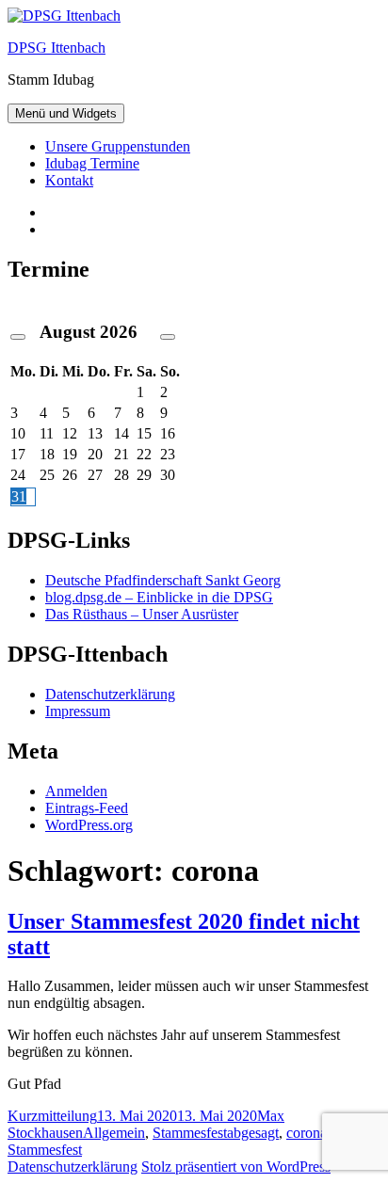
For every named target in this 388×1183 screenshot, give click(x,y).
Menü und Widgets (66, 113)
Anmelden (76, 791)
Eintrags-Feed (86, 808)
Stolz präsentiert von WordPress (236, 1167)
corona (306, 1133)
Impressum (77, 711)
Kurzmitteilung (52, 1116)
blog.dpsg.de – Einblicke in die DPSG (159, 597)
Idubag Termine (92, 163)
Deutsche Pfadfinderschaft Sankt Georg (163, 580)
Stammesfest (190, 1133)
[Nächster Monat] (167, 337)
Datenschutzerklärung (110, 694)
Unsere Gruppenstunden (117, 146)
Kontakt (69, 180)
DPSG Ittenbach (56, 48)
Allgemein (114, 1133)
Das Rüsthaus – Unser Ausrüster (141, 614)
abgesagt (253, 1133)
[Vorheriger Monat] (17, 337)
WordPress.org (89, 825)
